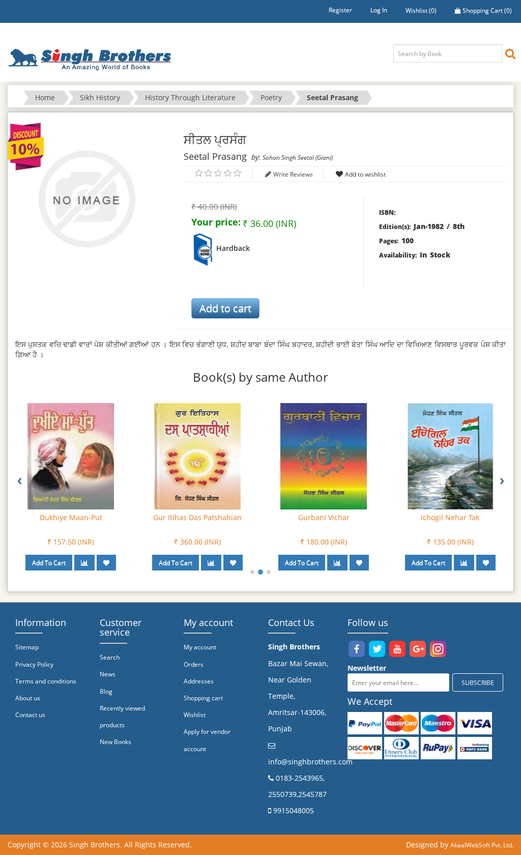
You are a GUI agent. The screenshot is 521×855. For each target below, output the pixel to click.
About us (27, 698)
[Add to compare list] (84, 563)
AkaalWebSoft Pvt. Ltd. (481, 845)
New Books (115, 741)
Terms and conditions (45, 681)
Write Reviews (293, 174)
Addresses (199, 681)
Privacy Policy (34, 664)
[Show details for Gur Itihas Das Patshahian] (197, 455)
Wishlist (195, 714)
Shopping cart (203, 698)
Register (340, 10)
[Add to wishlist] (106, 563)
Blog (106, 691)
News (107, 674)
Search (110, 657)
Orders (194, 664)
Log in (378, 10)
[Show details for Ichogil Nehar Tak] (450, 455)
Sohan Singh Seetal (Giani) (298, 157)
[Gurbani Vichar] (323, 455)
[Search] (510, 53)
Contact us (30, 714)
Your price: (216, 222)
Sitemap (27, 647)
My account (200, 647)
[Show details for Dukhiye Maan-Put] (70, 455)
